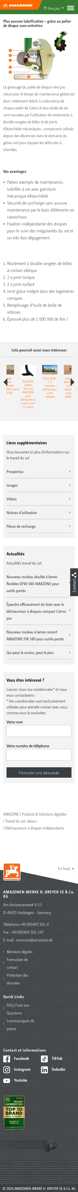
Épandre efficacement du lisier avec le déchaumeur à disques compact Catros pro (36, 611)
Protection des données (17, 979)
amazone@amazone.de (34, 940)
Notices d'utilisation (21, 512)
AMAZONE (11, 814)
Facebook (21, 1058)
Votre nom (14, 722)
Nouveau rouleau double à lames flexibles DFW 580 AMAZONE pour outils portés (32, 583)
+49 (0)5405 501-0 (34, 924)
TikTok (56, 1058)
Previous (5, 382)
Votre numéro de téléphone (27, 745)
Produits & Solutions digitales (44, 814)
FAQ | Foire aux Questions (18, 1009)
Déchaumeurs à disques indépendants (34, 828)
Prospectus (14, 471)
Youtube (20, 1080)
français (54, 8)
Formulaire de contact (17, 963)
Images (12, 485)
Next (72, 382)
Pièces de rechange (21, 526)
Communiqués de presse (20, 1024)
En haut (64, 868)
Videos (11, 499)
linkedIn (58, 1069)
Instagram (21, 1069)
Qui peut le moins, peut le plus (30, 652)
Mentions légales (19, 951)
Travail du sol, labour (21, 821)
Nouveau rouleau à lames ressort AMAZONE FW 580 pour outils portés (35, 635)
